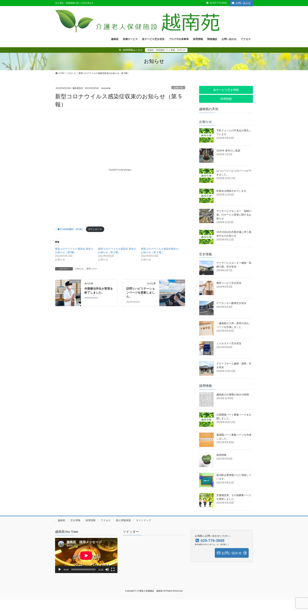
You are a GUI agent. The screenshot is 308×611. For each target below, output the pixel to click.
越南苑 (61, 520)
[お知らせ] (168, 288)
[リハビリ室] (64, 288)
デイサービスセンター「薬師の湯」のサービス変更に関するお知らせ (233, 215)
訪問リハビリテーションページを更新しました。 (140, 292)
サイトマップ (143, 520)
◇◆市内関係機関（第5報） (69, 229)
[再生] (59, 569)
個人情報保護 (123, 520)
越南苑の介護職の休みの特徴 (232, 394)
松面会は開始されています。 (232, 190)
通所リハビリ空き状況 (228, 283)
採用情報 (221, 454)
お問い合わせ (243, 3)
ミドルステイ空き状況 (228, 343)
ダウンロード (95, 229)
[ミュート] (107, 569)
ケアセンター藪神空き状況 (231, 303)
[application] (86, 555)
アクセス (106, 520)
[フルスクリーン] (113, 569)
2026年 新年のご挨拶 (228, 150)
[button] (226, 90)
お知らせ (178, 87)
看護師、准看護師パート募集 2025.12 (166, 50)
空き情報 (75, 520)
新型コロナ (91, 268)
